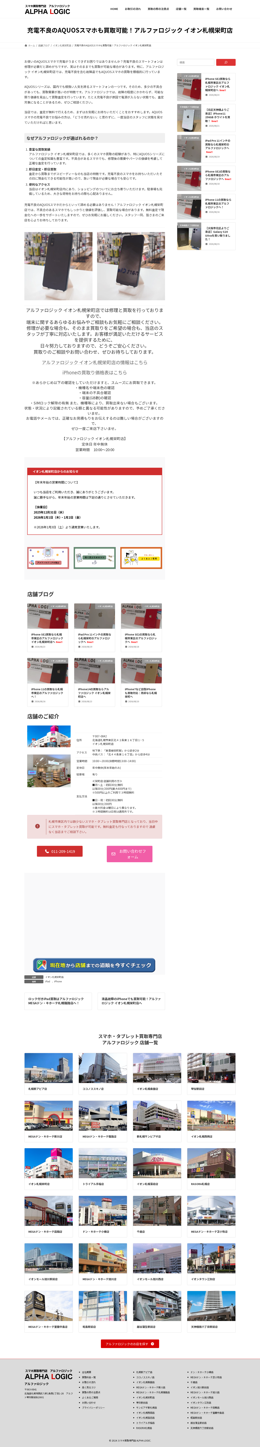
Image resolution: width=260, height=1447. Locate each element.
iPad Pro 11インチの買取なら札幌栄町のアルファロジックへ (94, 638)
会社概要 (86, 1372)
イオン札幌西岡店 (201, 1136)
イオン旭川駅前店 (200, 1387)
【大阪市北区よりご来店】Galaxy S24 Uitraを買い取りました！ (218, 233)
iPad (47, 981)
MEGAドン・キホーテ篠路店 (99, 1136)
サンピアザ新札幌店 (146, 1407)
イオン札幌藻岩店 (147, 1184)
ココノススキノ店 (93, 1089)
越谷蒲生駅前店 (146, 1327)
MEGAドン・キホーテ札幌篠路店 (153, 1392)
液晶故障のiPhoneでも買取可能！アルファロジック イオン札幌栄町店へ (131, 1000)
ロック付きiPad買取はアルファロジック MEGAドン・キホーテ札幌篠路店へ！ (56, 1000)
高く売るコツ (89, 1387)
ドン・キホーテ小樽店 (96, 1231)
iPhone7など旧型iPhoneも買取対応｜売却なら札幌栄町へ (141, 692)
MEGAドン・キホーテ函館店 (45, 1231)
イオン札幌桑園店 (147, 1089)
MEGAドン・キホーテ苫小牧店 (209, 1231)
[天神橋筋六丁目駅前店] (189, 121)
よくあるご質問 (90, 1397)
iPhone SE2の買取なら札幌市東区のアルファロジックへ (141, 638)
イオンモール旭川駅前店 (43, 1279)
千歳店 (141, 1231)
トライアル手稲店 (93, 1184)
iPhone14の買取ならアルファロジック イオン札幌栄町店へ (94, 692)
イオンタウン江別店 (203, 1279)
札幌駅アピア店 (37, 1089)
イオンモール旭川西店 (150, 1279)
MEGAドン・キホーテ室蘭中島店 (48, 1327)
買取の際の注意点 (91, 1392)
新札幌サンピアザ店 (149, 1136)
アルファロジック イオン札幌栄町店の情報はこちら (95, 362)
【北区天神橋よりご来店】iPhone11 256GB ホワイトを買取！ (217, 115)
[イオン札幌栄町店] (189, 96)
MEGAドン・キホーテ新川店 (45, 1136)
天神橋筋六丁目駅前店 (204, 1327)
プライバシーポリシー (93, 1407)
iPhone (58, 981)
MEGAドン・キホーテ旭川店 (99, 1279)
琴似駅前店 (197, 1089)
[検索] (226, 62)
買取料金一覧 (89, 1377)
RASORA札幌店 (200, 1184)
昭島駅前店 (89, 1327)
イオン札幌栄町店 (54, 977)
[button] (60, 851)
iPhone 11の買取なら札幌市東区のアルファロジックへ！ (47, 692)
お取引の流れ (89, 1382)
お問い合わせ (89, 1402)
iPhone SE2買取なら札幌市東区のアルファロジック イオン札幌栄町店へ (47, 638)
